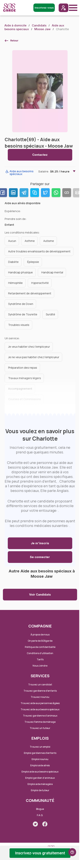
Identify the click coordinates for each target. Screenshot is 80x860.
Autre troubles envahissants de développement (39, 251)
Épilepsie (33, 262)
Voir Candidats (40, 594)
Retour (14, 40)
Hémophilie (15, 283)
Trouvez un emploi (40, 746)
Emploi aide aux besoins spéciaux (40, 771)
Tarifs (40, 659)
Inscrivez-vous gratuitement (40, 853)
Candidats (39, 25)
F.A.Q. (40, 815)
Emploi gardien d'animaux (40, 778)
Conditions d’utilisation (40, 653)
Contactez (40, 155)
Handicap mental (52, 272)
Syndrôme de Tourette (22, 314)
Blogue (40, 809)
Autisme (48, 241)
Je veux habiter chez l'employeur (29, 346)
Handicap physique (20, 272)
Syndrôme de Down (20, 304)
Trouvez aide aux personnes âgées (40, 703)
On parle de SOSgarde (40, 640)
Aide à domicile (15, 25)
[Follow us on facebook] (44, 824)
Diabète (13, 262)
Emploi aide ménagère (40, 784)
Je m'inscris (40, 543)
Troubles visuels (18, 325)
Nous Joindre (40, 665)
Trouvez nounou (40, 697)
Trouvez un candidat (40, 684)
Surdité (50, 314)
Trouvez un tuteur (40, 728)
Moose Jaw (42, 29)
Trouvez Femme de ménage (40, 722)
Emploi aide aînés (40, 765)
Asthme (30, 241)
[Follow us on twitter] (35, 824)
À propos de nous (40, 634)
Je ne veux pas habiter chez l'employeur (33, 357)
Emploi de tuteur (40, 790)
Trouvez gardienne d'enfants (40, 690)
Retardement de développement (29, 293)
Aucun (12, 241)
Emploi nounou (40, 759)
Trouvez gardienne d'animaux (40, 715)
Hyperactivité (40, 283)
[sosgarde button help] (72, 852)
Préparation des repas (22, 367)
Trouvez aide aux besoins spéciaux (40, 709)
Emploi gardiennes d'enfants (40, 753)
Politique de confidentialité (40, 647)
